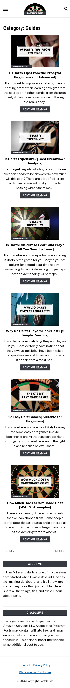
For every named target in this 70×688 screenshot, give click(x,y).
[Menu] (5, 9)
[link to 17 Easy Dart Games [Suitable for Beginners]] (35, 395)
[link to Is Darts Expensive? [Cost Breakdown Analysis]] (35, 137)
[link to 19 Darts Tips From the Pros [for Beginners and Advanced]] (35, 51)
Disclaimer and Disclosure (35, 672)
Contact (25, 665)
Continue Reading (35, 109)
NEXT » (59, 551)
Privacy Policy (41, 665)
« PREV (10, 551)
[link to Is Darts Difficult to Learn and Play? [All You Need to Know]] (35, 223)
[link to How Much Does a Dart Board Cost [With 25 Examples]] (35, 481)
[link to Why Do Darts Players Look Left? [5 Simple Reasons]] (35, 309)
